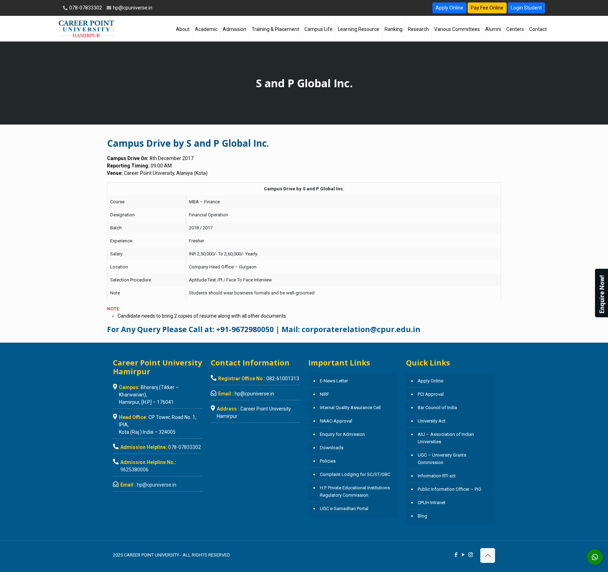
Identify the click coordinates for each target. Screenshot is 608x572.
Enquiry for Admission (342, 434)
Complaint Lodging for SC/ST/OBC (355, 474)
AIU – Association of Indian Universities (446, 438)
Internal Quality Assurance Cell (350, 407)
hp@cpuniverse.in (132, 8)
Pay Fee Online (487, 8)
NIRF (324, 394)
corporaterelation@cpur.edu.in (361, 329)
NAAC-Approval (336, 421)
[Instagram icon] (470, 555)
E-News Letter (334, 380)
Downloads (331, 447)
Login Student (526, 8)
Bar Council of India (437, 407)
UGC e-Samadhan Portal (344, 508)
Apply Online (449, 8)
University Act (431, 421)
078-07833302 (85, 8)
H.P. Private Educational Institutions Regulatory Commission (355, 491)
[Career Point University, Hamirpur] (86, 28)
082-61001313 (282, 378)
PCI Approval (431, 394)
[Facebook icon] (455, 555)
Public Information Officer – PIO (449, 489)
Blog (422, 516)
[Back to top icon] (487, 555)
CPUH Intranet (431, 502)
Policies (328, 461)
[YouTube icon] (463, 555)
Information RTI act (437, 475)
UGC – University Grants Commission (442, 458)
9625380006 (134, 469)
